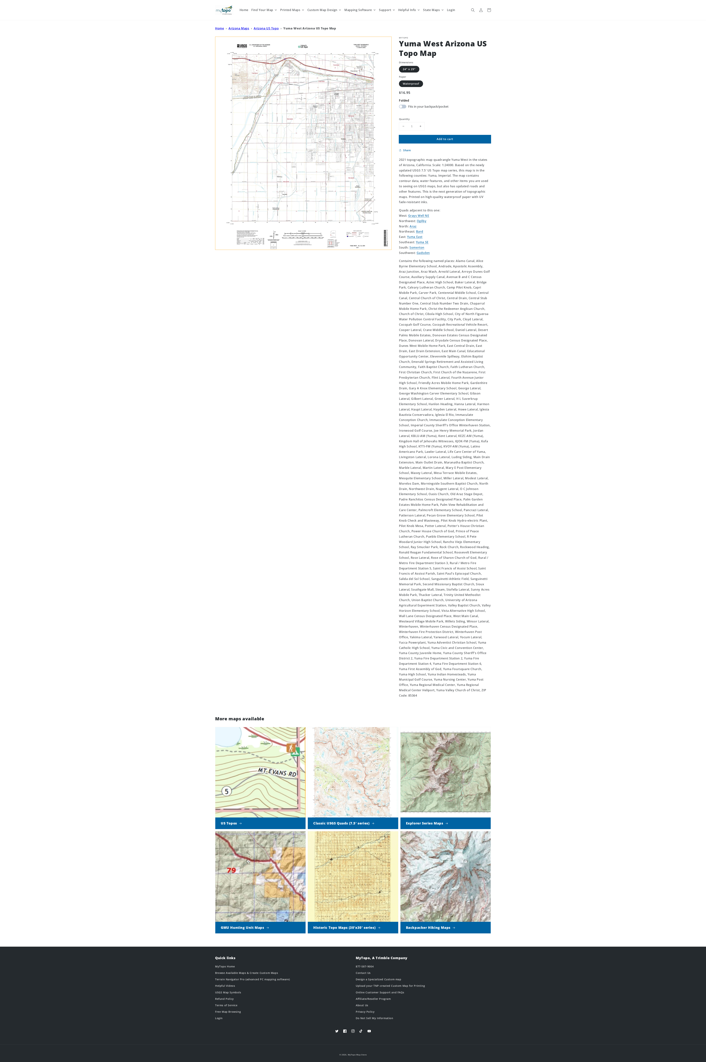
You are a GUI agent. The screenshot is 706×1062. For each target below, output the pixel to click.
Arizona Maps (239, 28)
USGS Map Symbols (228, 992)
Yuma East (414, 237)
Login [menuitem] (451, 10)
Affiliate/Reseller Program (373, 999)
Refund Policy (224, 999)
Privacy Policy (365, 1011)
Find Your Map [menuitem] (262, 10)
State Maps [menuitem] (431, 10)
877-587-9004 (365, 966)
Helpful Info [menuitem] (407, 10)
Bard (419, 231)
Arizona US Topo (266, 28)
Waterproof (411, 83)
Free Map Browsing (228, 1011)
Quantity (404, 119)
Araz (413, 226)
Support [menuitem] (385, 10)
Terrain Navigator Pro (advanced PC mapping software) (252, 979)
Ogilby (422, 221)
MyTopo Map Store (357, 1054)
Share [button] (407, 150)
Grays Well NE (418, 216)
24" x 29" (409, 69)
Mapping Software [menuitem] (358, 10)
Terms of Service (226, 1005)
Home (219, 28)
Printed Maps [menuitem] (290, 10)
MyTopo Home (225, 966)
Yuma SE (422, 242)
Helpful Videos (225, 985)
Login (219, 1018)
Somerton (416, 247)
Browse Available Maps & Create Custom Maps (246, 973)
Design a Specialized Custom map (378, 979)
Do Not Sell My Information (374, 1018)
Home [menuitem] (244, 10)
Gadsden (423, 253)
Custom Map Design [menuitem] (322, 10)
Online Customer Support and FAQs (380, 992)
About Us (362, 1005)
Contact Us (363, 973)
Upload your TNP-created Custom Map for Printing (390, 985)
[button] (473, 10)
